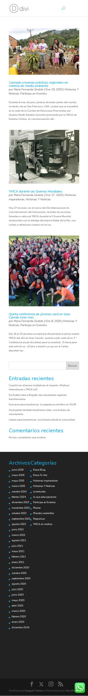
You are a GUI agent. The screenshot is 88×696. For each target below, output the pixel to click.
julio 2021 (17, 546)
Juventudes (39, 491)
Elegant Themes (34, 690)
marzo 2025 (18, 486)
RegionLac (39, 518)
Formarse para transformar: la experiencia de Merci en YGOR (42, 404)
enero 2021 (18, 562)
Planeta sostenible (43, 513)
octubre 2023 (19, 513)
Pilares (37, 507)
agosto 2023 (19, 524)
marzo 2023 (18, 535)
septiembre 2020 (21, 578)
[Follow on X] (41, 684)
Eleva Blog (39, 469)
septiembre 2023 (21, 518)
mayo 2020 (18, 600)
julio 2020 (17, 589)
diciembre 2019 (20, 627)
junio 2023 (18, 529)
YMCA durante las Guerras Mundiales (35, 191)
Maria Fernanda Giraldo (28, 89)
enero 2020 (18, 622)
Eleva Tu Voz (40, 475)
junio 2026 (18, 469)
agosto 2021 (19, 540)
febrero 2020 (19, 616)
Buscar (72, 366)
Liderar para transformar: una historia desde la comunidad (42, 419)
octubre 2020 (19, 573)
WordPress (72, 690)
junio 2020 (18, 594)
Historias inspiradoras (45, 480)
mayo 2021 (18, 551)
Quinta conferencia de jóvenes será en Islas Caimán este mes (39, 316)
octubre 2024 (19, 491)
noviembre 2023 (21, 507)
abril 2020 (17, 605)
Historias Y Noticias (38, 199)
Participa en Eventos (33, 94)
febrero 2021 (19, 556)
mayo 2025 (18, 480)
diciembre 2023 (20, 502)
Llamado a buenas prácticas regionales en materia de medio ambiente (38, 84)
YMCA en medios (42, 524)
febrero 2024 (19, 497)
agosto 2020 (19, 583)
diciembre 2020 (20, 567)
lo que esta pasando (44, 497)
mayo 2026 (18, 475)
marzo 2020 (18, 611)
